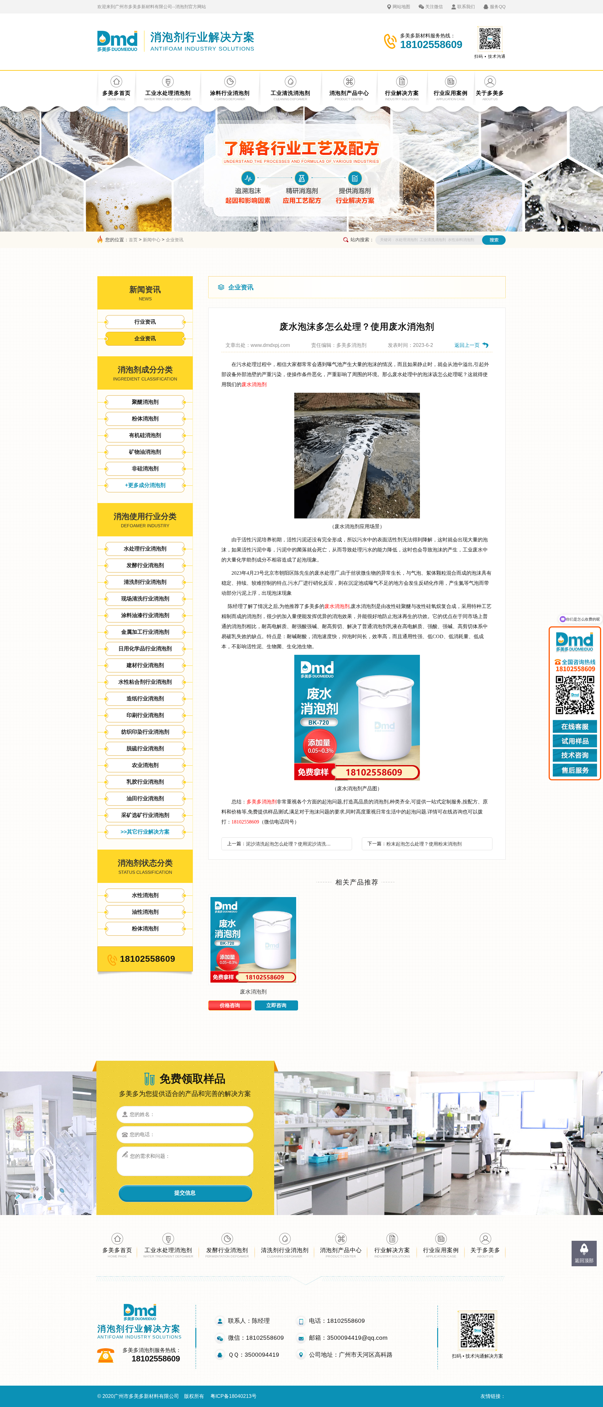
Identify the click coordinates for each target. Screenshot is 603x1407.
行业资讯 (145, 322)
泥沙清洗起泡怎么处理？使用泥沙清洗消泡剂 (290, 843)
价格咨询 (230, 1005)
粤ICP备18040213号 (233, 1396)
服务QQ (498, 6)
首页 (133, 239)
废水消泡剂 (254, 384)
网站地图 (401, 6)
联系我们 (466, 6)
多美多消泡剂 (262, 801)
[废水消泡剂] (253, 983)
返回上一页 (467, 345)
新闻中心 (151, 239)
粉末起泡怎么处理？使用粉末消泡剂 (424, 843)
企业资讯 (174, 239)
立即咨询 (276, 1005)
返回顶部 (584, 1260)
